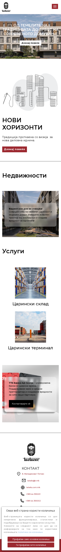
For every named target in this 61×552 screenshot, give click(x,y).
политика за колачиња (30, 532)
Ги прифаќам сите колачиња (31, 544)
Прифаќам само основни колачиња (30, 539)
